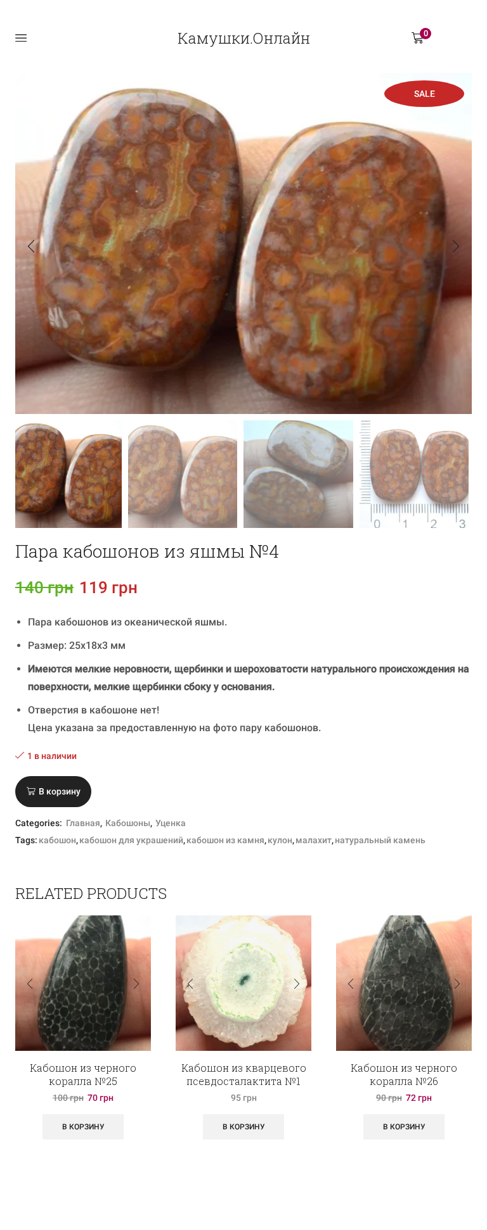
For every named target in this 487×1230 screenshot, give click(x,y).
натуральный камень (380, 840)
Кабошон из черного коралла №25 (83, 1074)
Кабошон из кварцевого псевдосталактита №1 (243, 1074)
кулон (280, 840)
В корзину (60, 791)
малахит (313, 840)
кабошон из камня (225, 840)
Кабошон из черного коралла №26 (404, 1074)
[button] (31, 247)
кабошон (57, 840)
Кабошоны (127, 823)
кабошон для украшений (131, 840)
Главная (83, 823)
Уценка (170, 823)
